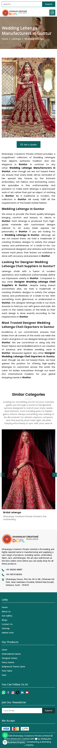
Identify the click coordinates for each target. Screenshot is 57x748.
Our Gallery (7, 615)
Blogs (4, 620)
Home (5, 38)
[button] (54, 475)
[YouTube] (27, 692)
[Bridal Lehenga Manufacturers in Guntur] (28, 469)
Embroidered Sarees (11, 653)
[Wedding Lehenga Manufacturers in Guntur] (28, 98)
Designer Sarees (9, 658)
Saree (4, 649)
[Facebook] (8, 692)
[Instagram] (13, 692)
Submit (48, 710)
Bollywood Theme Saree (13, 666)
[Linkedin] (22, 692)
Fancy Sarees (8, 662)
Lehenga (16, 38)
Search (48, 4)
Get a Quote (30, 144)
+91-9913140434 (14, 574)
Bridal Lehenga (12, 512)
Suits (4, 675)
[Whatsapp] (3, 692)
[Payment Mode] (15, 728)
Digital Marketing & (32, 741)
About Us (6, 611)
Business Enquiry (16, 742)
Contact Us (7, 624)
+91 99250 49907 (14, 569)
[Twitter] (17, 692)
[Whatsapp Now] (5, 735)
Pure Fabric (7, 670)
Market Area (8, 632)
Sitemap (6, 628)
